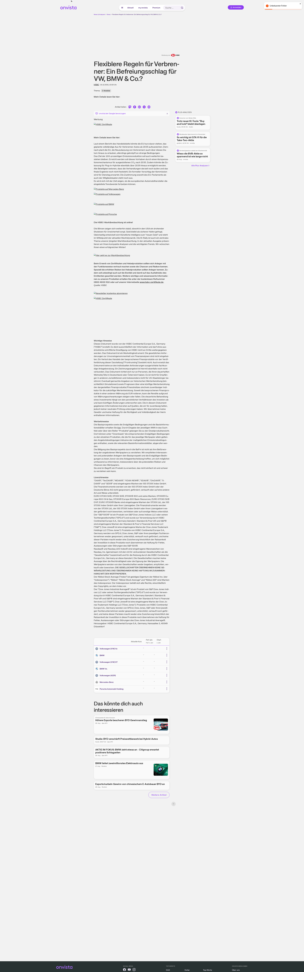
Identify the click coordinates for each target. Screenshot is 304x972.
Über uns (236, 970)
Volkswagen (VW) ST (109, 662)
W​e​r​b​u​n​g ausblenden (173, 32)
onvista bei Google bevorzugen (112, 113)
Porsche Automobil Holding (111, 689)
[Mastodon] (129, 107)
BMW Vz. (104, 669)
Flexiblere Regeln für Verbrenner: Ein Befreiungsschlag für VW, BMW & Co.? (136, 14)
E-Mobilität (106, 91)
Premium (156, 7)
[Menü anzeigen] (122, 7)
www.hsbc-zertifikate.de (151, 282)
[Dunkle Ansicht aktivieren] (72, 1)
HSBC (96, 84)
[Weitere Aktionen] (166, 648)
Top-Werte (207, 970)
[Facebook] (134, 107)
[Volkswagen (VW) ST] (97, 662)
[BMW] (97, 655)
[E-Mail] (149, 107)
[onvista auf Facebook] (124, 970)
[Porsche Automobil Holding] (97, 689)
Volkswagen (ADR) (108, 675)
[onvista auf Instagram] (134, 970)
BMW (102, 655)
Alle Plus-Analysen (199, 165)
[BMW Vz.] (97, 669)
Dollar (187, 970)
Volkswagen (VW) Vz (108, 648)
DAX (168, 970)
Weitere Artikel (159, 794)
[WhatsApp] (139, 107)
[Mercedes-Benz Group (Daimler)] (97, 682)
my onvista (143, 7)
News (108, 14)
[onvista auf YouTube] (129, 970)
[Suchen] (182, 8)
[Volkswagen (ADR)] (97, 675)
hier (119, 427)
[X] (144, 107)
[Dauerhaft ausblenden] (167, 113)
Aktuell (130, 7)
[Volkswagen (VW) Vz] (97, 649)
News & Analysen (99, 14)
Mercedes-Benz (107, 682)
